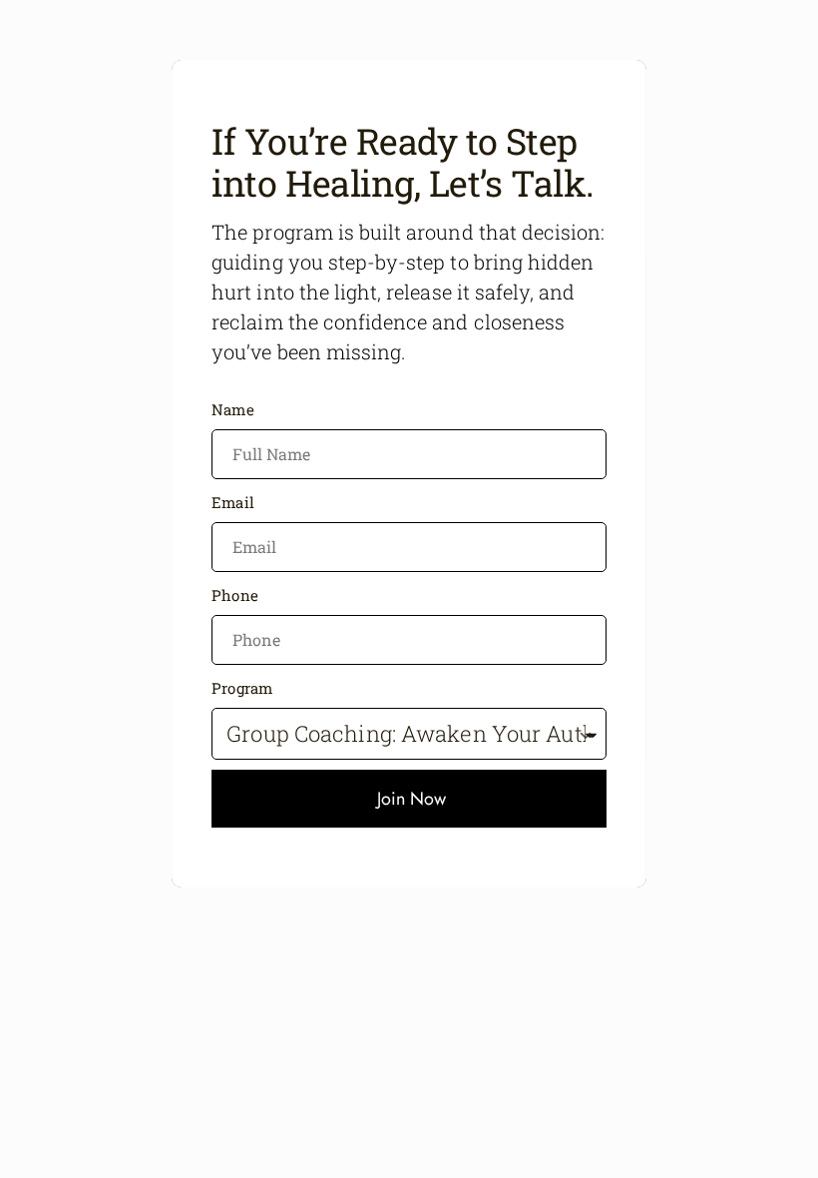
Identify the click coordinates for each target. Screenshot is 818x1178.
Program (241, 688)
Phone (234, 595)
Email (232, 502)
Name (232, 409)
